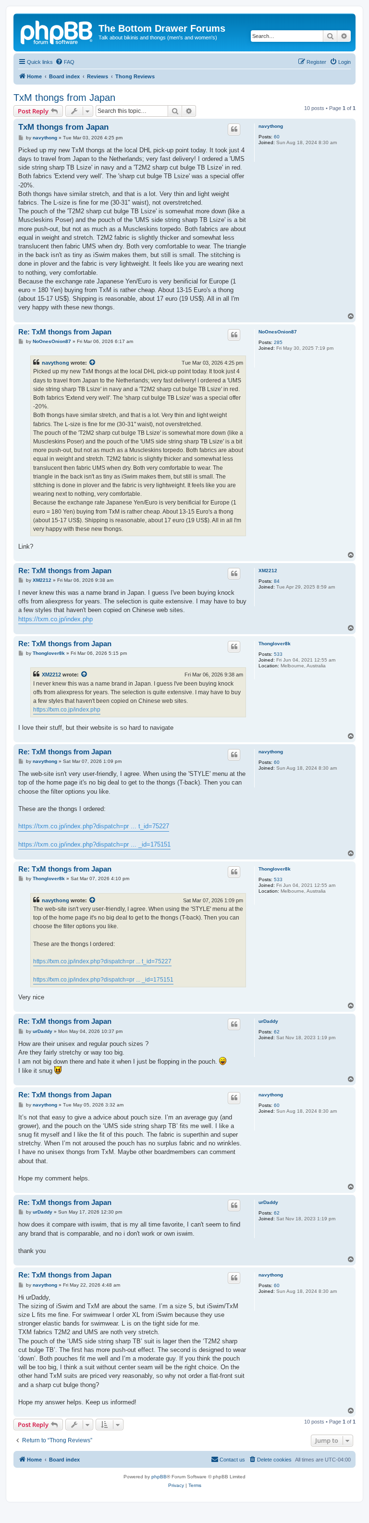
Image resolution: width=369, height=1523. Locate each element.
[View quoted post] (92, 362)
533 (278, 654)
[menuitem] (64, 62)
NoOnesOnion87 (277, 331)
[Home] (57, 31)
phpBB (159, 1476)
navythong (270, 126)
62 (277, 1031)
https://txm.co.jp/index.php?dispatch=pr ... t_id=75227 (93, 826)
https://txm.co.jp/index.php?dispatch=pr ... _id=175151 (94, 844)
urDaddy (268, 1021)
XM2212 (267, 570)
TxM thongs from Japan (64, 97)
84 (277, 581)
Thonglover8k (274, 643)
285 (278, 342)
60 (277, 136)
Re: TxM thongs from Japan (64, 332)
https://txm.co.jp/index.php (55, 619)
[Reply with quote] (234, 129)
